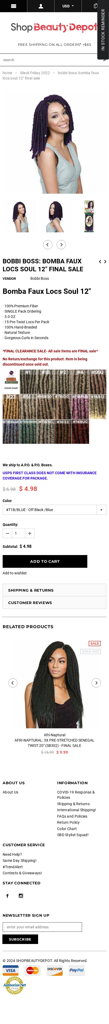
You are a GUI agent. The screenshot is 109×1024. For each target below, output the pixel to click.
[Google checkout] (14, 985)
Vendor (9, 279)
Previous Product (100, 261)
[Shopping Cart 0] (95, 6)
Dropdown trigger (40, 6)
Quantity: (10, 524)
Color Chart (67, 829)
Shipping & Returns (31, 590)
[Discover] (55, 970)
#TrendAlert (13, 867)
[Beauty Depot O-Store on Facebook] (7, 896)
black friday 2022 (35, 73)
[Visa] (11, 970)
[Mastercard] (32, 970)
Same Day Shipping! (20, 860)
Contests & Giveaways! (22, 873)
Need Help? (12, 854)
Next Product (105, 261)
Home (7, 73)
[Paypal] (77, 970)
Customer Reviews (30, 602)
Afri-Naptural (54, 735)
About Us (10, 792)
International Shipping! (76, 810)
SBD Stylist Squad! (73, 835)
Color (7, 501)
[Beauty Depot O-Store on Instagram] (21, 896)
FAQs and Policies (72, 816)
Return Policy (68, 822)
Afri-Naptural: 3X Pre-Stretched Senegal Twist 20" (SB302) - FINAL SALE (54, 743)
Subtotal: (10, 546)
